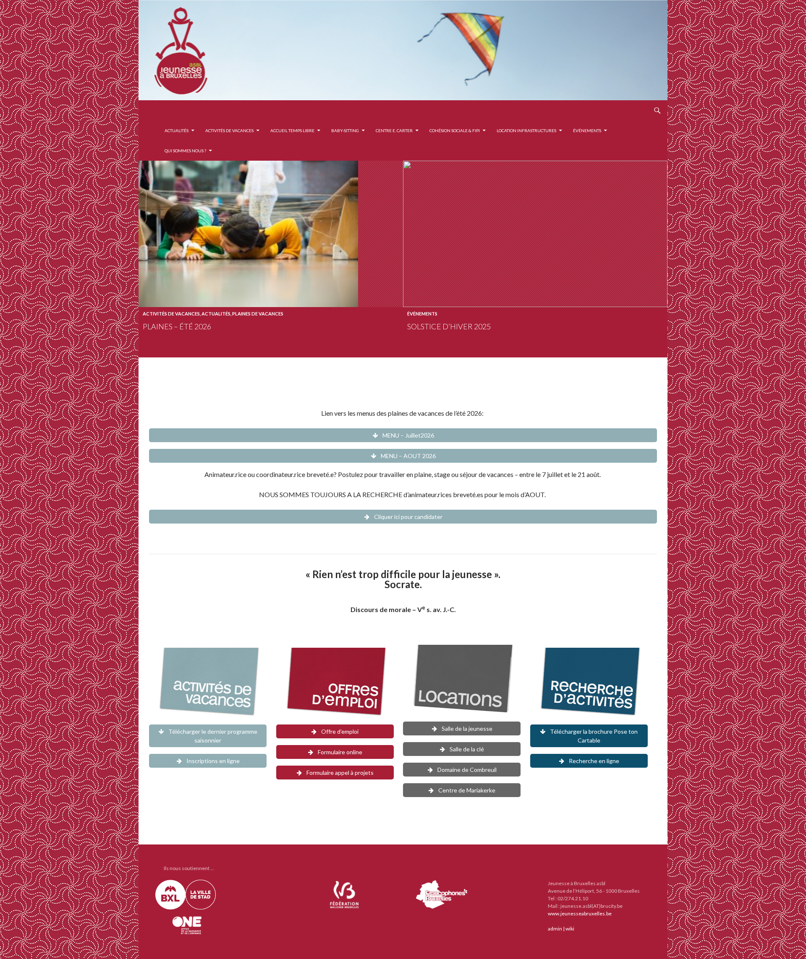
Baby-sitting (345, 130)
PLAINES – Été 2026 (177, 326)
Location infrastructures (526, 130)
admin (555, 928)
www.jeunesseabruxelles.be (580, 913)
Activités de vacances (229, 130)
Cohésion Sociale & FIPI (454, 130)
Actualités (176, 130)
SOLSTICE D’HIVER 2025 (449, 326)
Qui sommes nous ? (185, 150)
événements (587, 130)
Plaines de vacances (257, 313)
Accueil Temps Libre (292, 130)
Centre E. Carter (394, 130)
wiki (569, 928)
